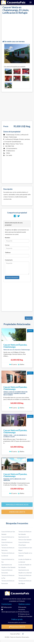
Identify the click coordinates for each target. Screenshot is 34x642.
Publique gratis (7, 607)
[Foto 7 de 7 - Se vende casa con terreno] (8, 85)
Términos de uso (24, 614)
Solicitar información (12, 277)
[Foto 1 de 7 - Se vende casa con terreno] (8, 71)
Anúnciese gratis (17, 512)
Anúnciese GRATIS (18, 627)
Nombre (7, 237)
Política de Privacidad (25, 616)
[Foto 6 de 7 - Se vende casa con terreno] (25, 78)
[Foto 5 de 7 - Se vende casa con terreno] (16, 78)
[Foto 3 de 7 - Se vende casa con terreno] (25, 71)
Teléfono (8, 252)
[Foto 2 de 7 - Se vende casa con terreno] (16, 71)
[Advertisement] (17, 27)
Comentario (9, 260)
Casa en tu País (13, 2)
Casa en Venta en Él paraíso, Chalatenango (15, 346)
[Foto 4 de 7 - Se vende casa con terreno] (8, 78)
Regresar (28, 318)
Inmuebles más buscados (17, 505)
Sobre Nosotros (24, 612)
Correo (7, 245)
